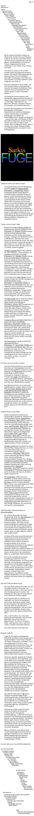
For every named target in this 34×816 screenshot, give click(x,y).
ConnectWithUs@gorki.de (22, 744)
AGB (17, 810)
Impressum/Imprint (24, 813)
